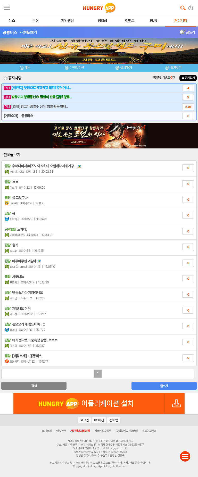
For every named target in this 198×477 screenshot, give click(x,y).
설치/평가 (126, 68)
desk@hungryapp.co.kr (114, 448)
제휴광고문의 (149, 431)
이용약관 (60, 431)
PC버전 (99, 420)
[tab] (25, 68)
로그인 (84, 420)
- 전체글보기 (28, 32)
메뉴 (27, 68)
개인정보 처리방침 (79, 431)
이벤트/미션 (76, 68)
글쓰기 (190, 32)
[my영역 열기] (7, 7)
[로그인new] (191, 6)
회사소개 (46, 431)
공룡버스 (10, 32)
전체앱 (113, 420)
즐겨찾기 (175, 68)
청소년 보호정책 (102, 431)
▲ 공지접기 (188, 78)
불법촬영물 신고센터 (126, 431)
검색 (34, 386)
